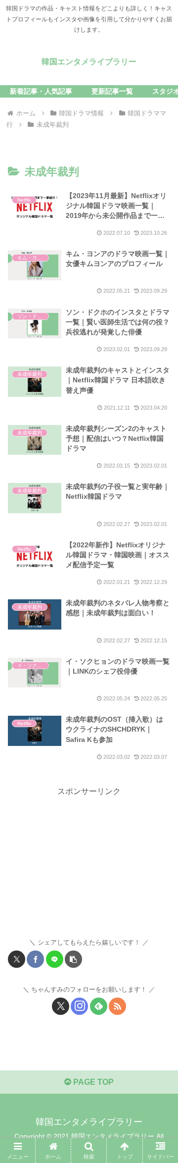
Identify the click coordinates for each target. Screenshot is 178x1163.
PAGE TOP (92, 1082)
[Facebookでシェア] (35, 959)
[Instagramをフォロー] (79, 1006)
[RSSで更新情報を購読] (117, 1006)
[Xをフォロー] (60, 1006)
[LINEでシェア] (54, 959)
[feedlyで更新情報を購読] (98, 1006)
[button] (73, 959)
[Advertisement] (89, 861)
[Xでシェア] (16, 959)
